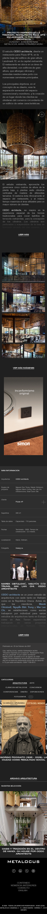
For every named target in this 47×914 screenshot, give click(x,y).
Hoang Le (19, 548)
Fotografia (20, 696)
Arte (32, 683)
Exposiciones (37, 692)
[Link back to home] (23, 863)
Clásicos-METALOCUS (16, 687)
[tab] (19, 683)
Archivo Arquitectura (23, 778)
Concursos (36, 687)
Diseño (24, 692)
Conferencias (10, 692)
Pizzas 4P (19, 502)
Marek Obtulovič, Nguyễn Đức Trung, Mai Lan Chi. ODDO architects (23, 586)
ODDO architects (23, 52)
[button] (4, 739)
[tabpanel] (23, 740)
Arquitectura (20, 683)
